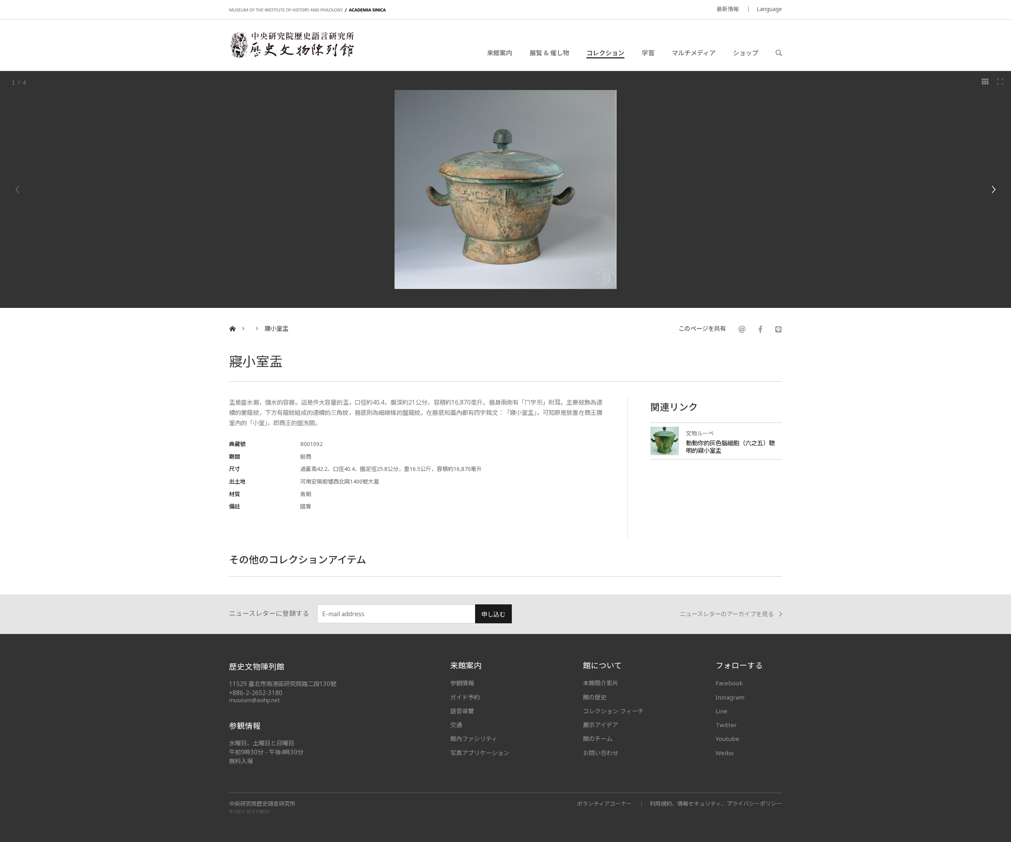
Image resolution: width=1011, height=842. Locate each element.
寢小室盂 (276, 329)
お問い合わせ (600, 753)
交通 (456, 725)
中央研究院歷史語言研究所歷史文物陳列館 (291, 45)
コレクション (605, 53)
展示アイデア (600, 725)
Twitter (726, 725)
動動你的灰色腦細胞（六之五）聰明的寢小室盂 (730, 446)
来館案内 (499, 53)
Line (721, 711)
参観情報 (462, 683)
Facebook (729, 683)
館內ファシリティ (473, 739)
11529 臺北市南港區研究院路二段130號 (282, 684)
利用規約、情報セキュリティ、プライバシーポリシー (716, 803)
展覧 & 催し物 (549, 53)
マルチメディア (694, 53)
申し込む (493, 614)
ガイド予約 (465, 697)
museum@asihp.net (254, 700)
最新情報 (728, 9)
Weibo (725, 753)
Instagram (730, 697)
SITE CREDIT (258, 812)
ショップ (745, 53)
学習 (648, 53)
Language (769, 9)
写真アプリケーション (479, 753)
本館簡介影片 (600, 683)
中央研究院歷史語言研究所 (262, 803)
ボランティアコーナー (604, 803)
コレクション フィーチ (613, 711)
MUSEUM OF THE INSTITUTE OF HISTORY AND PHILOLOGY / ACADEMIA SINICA (307, 10)
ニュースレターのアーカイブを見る (727, 614)
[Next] (993, 189)
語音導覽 (462, 711)
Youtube (727, 739)
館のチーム (598, 739)
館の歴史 (595, 697)
